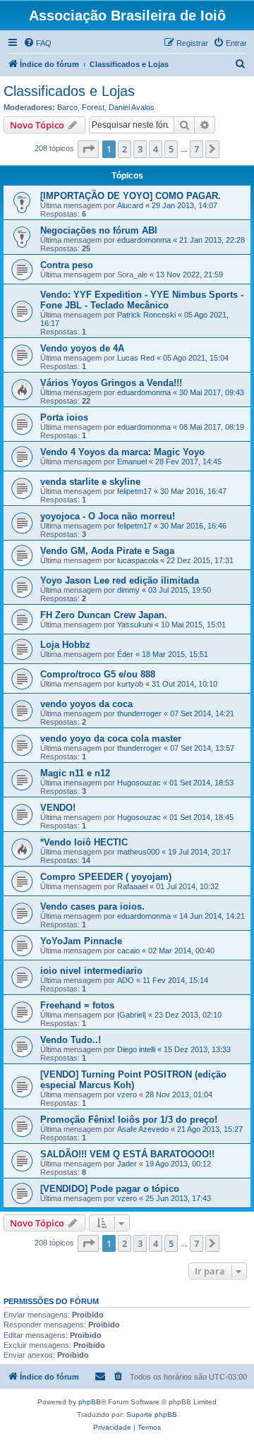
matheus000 (138, 852)
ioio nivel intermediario (91, 970)
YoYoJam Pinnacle (81, 941)
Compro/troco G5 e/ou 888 (97, 674)
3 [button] (140, 149)
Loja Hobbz (65, 644)
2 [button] (124, 149)
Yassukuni (134, 624)
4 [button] (155, 149)
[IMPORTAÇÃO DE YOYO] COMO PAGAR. (130, 196)
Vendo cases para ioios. (92, 906)
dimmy (128, 590)
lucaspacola (137, 560)
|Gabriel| (131, 1015)
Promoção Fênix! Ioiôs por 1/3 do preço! (128, 1119)
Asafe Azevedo (143, 1129)
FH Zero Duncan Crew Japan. (103, 615)
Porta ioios (64, 417)
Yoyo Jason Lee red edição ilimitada (119, 580)
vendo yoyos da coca (86, 704)
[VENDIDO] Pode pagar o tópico (109, 1188)
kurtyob (130, 684)
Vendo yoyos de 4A (82, 348)
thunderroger (139, 713)
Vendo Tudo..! (70, 1040)
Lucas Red (136, 358)
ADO (125, 980)
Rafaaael (132, 886)
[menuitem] (37, 43)
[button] (88, 148)
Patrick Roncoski (146, 314)
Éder (125, 654)
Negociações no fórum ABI (98, 230)
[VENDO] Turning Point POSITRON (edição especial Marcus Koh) (133, 1079)
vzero (127, 1094)
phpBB (89, 1402)
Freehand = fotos (77, 1005)
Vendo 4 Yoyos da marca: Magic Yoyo (122, 452)
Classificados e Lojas (69, 91)
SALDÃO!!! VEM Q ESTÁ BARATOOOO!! (127, 1154)
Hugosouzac (139, 782)
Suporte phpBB (151, 1414)
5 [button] (171, 149)
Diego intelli (136, 1049)
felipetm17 (134, 491)
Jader (127, 1163)
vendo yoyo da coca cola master (110, 738)
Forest (93, 107)
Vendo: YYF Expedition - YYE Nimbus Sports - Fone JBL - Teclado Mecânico (141, 299)
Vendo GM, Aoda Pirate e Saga (107, 550)
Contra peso (66, 265)
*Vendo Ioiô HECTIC (84, 842)
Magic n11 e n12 (75, 773)
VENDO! (57, 807)
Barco (67, 107)
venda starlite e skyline (90, 481)
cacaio (128, 950)
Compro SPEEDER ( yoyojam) (105, 877)
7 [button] (196, 149)
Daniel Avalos (132, 107)
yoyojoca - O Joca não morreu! (107, 516)
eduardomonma (144, 240)
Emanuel (132, 461)
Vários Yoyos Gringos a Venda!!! (111, 383)
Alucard (130, 205)
